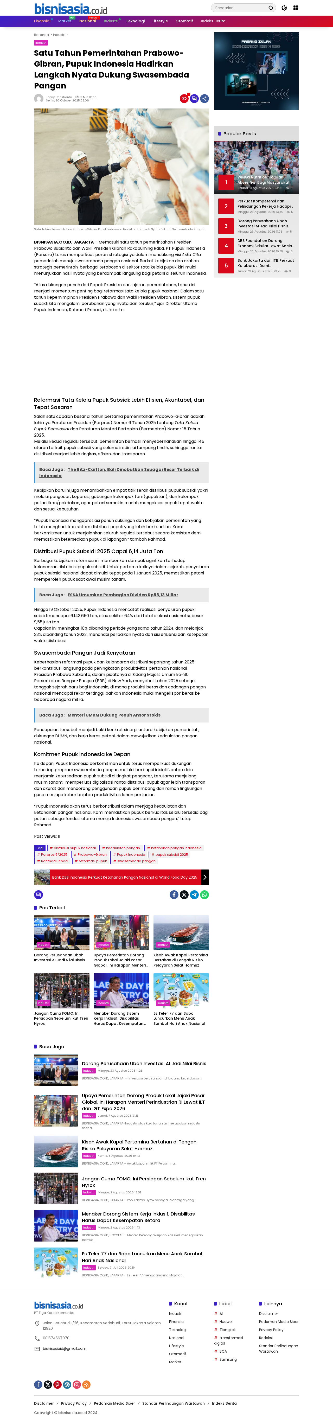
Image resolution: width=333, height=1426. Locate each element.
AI (221, 1313)
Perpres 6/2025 (54, 854)
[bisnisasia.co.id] (70, 7)
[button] (271, 7)
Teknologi (178, 1329)
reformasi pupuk (93, 861)
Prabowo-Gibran (92, 854)
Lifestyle (176, 1345)
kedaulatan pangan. (123, 848)
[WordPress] (67, 1384)
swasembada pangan (136, 861)
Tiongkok (228, 1329)
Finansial (176, 1321)
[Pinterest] (57, 1384)
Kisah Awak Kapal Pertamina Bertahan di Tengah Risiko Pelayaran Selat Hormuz (180, 960)
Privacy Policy (271, 1329)
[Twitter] (184, 894)
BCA (223, 1351)
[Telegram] (194, 894)
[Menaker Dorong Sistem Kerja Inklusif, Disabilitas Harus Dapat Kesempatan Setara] (121, 990)
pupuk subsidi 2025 (172, 854)
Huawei (226, 1321)
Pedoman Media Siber (279, 1321)
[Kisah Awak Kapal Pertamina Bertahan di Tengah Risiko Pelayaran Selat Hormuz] (181, 932)
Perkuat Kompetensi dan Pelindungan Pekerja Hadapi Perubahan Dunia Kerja (264, 204)
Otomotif (177, 1354)
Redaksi (266, 1337)
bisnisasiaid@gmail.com (64, 1348)
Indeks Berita (224, 1403)
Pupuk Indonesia (131, 854)
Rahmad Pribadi (54, 861)
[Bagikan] (204, 98)
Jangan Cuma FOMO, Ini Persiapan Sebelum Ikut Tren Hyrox (61, 1018)
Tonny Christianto (59, 97)
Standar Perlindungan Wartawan (173, 1403)
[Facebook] (174, 894)
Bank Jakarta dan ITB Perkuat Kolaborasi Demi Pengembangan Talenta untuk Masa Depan (266, 263)
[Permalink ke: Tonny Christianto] (40, 98)
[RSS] (86, 1384)
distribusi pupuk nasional (75, 848)
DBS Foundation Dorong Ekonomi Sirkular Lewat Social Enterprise (265, 243)
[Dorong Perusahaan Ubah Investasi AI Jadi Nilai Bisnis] (61, 932)
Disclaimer (268, 1313)
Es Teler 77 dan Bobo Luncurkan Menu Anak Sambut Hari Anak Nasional (179, 1018)
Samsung (228, 1359)
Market (175, 1362)
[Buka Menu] (296, 8)
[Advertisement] (121, 354)
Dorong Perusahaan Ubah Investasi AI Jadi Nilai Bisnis (59, 958)
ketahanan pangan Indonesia (176, 848)
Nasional (176, 1337)
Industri (41, 43)
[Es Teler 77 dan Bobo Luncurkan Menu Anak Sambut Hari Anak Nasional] (181, 990)
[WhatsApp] (204, 894)
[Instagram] (77, 1384)
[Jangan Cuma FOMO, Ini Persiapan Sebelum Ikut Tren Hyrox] (61, 990)
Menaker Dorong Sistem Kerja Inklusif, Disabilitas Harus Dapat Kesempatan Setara (118, 1018)
